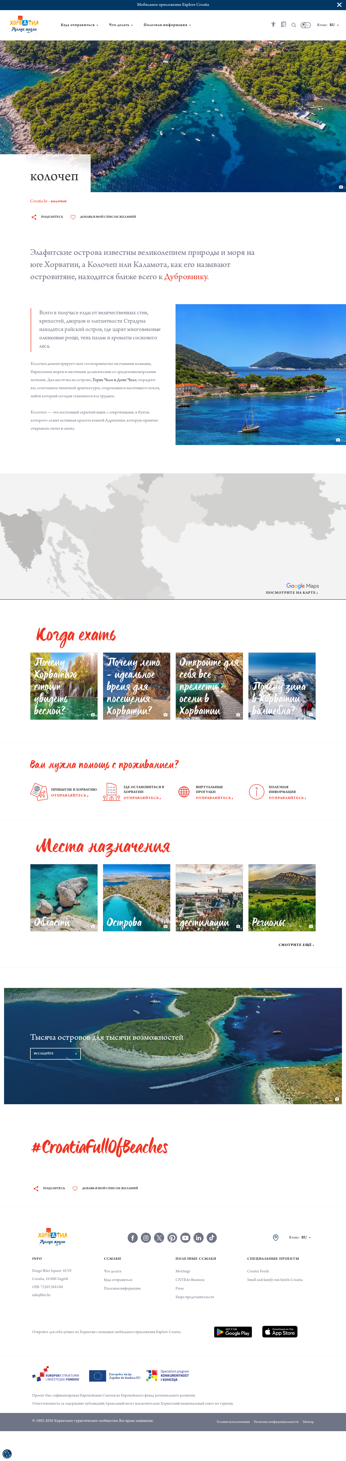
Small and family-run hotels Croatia (275, 1280)
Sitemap (308, 1422)
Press (180, 1289)
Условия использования (233, 1422)
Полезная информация (122, 1289)
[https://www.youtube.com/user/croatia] (185, 1238)
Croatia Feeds (258, 1272)
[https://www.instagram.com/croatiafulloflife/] (146, 1238)
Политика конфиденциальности (276, 1422)
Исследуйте (43, 1053)
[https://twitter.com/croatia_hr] (159, 1238)
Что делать (113, 1272)
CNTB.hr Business (190, 1280)
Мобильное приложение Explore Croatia (173, 5)
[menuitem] (233, 1332)
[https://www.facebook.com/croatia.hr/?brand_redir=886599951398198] (133, 1238)
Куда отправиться (118, 1280)
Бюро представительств (195, 1297)
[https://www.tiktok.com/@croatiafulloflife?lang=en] (212, 1238)
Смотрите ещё (295, 945)
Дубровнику (185, 277)
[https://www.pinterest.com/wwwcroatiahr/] (172, 1238)
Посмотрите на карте (291, 593)
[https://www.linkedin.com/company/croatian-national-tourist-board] (199, 1238)
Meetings (183, 1272)
